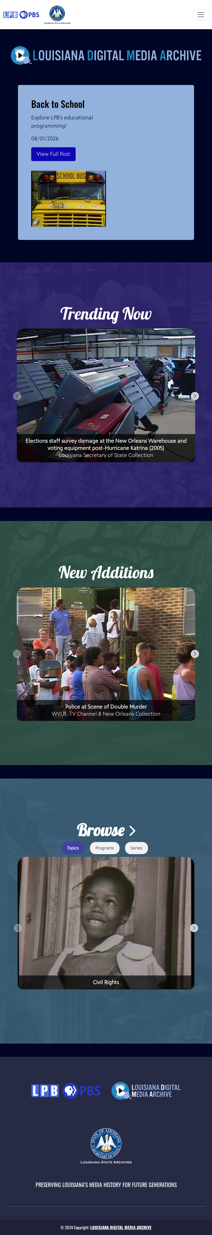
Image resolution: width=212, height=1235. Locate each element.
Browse (102, 830)
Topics (73, 848)
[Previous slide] (17, 396)
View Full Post (53, 154)
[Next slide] (195, 396)
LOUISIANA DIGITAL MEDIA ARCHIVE (121, 1227)
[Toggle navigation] (201, 14)
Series (136, 848)
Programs (105, 848)
